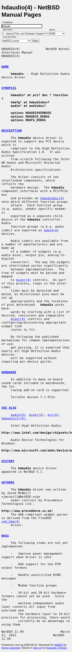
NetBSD (58, 644)
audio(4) (18, 415)
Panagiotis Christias (56, 647)
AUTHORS (7, 482)
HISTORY (7, 461)
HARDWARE (8, 372)
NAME (5, 67)
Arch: (54, 30)
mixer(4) (23, 280)
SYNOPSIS (8, 88)
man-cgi (37, 647)
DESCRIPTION (11, 130)
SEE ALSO (8, 408)
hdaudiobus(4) (52, 198)
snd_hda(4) (10, 521)
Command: (8, 22)
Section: (8, 30)
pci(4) (53, 415)
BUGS (5, 536)
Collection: (9, 37)
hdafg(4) (51, 230)
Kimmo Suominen (10, 647)
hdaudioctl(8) (13, 418)
